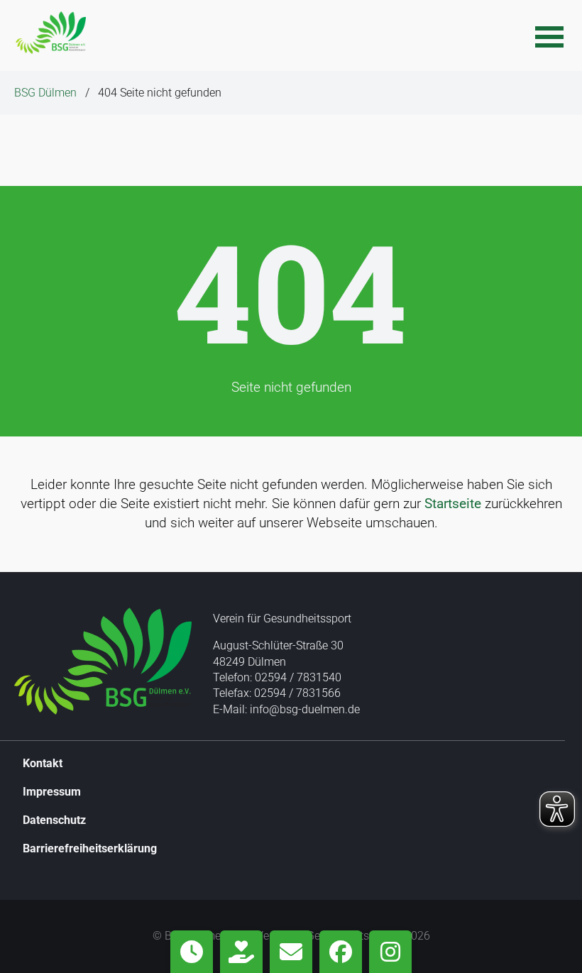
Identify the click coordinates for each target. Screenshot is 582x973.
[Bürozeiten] (191, 951)
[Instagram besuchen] (390, 951)
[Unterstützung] (241, 951)
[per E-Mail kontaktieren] (291, 951)
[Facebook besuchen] (340, 951)
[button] (549, 35)
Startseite (452, 503)
